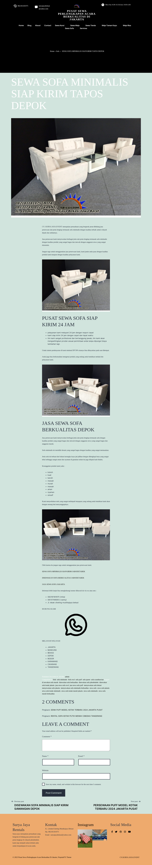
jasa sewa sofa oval (62, 685)
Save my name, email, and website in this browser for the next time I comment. (73, 784)
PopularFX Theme (64, 857)
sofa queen (86, 680)
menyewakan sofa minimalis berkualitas (75, 688)
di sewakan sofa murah (50, 682)
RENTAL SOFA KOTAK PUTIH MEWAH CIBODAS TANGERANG (76, 716)
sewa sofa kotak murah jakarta (72, 691)
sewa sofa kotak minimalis (51, 691)
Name (45, 756)
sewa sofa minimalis (91, 691)
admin (67, 677)
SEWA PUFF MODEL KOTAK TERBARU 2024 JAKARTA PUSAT (76, 710)
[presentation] (79, 840)
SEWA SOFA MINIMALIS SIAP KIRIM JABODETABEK (63, 571)
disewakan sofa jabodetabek (88, 682)
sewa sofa (93, 688)
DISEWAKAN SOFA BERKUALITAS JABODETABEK (63, 578)
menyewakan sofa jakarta (51, 688)
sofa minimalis (62, 680)
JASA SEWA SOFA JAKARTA (53, 584)
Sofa (57, 51)
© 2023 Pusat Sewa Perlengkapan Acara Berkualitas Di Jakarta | (35, 857)
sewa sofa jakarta (103, 688)
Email (81, 756)
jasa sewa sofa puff (76, 685)
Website (45, 770)
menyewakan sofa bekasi (92, 685)
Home (52, 51)
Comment (47, 736)
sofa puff (79, 680)
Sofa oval (71, 680)
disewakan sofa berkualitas (68, 682)
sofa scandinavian (97, 680)
